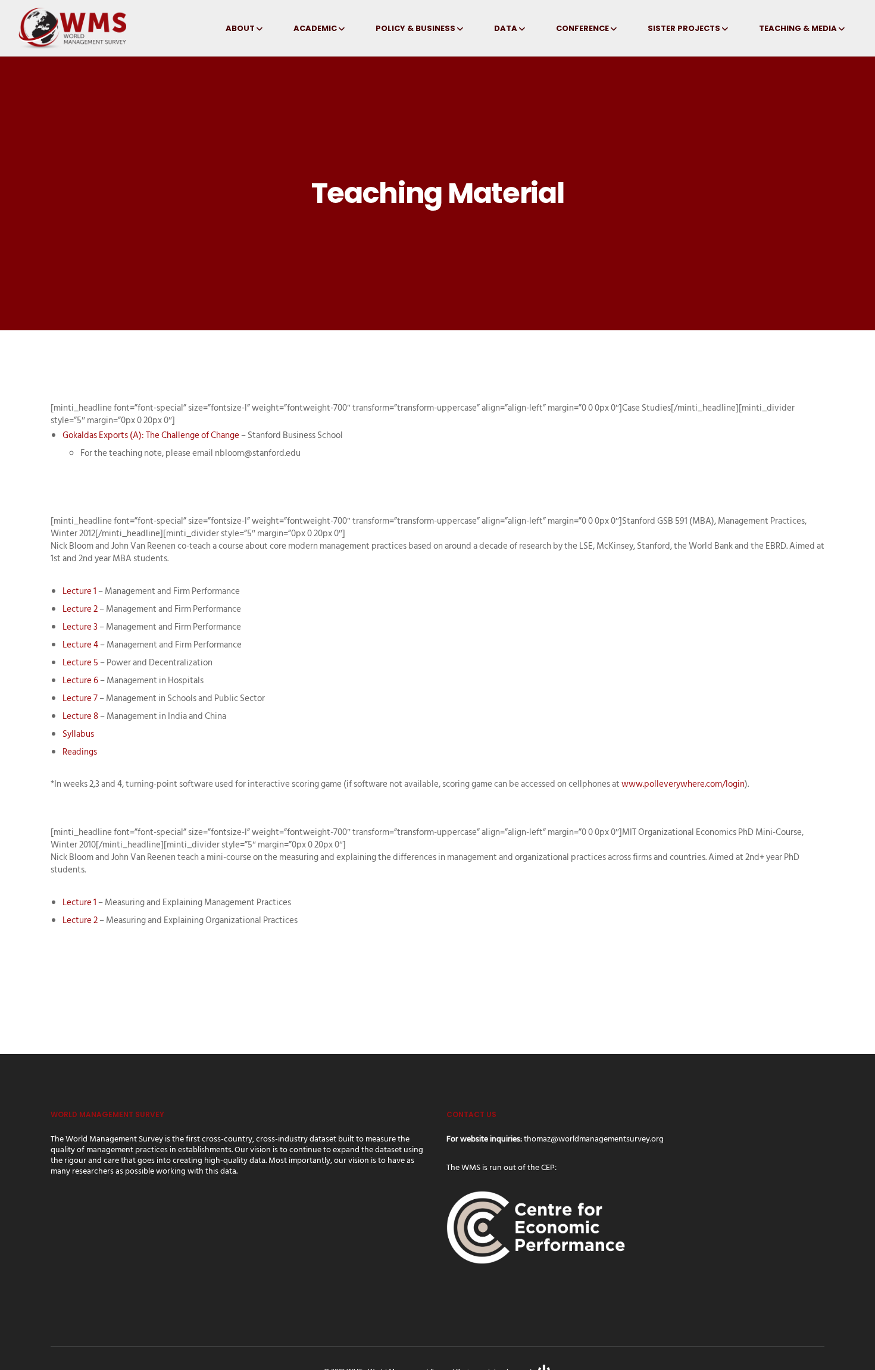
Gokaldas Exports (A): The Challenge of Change (150, 435)
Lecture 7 (80, 698)
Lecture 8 (80, 716)
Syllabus (78, 734)
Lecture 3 (80, 627)
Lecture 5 (80, 662)
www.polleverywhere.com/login (683, 784)
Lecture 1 (79, 591)
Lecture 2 (80, 609)
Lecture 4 (80, 644)
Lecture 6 (80, 680)
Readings (79, 752)
